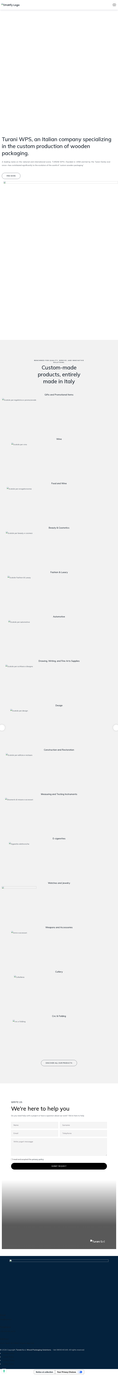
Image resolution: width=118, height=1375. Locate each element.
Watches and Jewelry (59, 883)
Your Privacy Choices (66, 1372)
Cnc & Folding (59, 1016)
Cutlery (59, 971)
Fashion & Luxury (59, 572)
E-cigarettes (59, 838)
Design (59, 705)
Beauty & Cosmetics (59, 527)
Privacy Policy (9, 1353)
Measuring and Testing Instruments (59, 794)
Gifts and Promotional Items (59, 394)
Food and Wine (59, 483)
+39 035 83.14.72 (7, 1331)
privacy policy (38, 1159)
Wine (59, 439)
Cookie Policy (8, 1357)
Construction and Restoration (59, 749)
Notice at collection (44, 1372)
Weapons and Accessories (59, 927)
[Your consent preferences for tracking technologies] (4, 1371)
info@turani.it (6, 1319)
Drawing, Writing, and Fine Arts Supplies (59, 661)
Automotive (59, 616)
